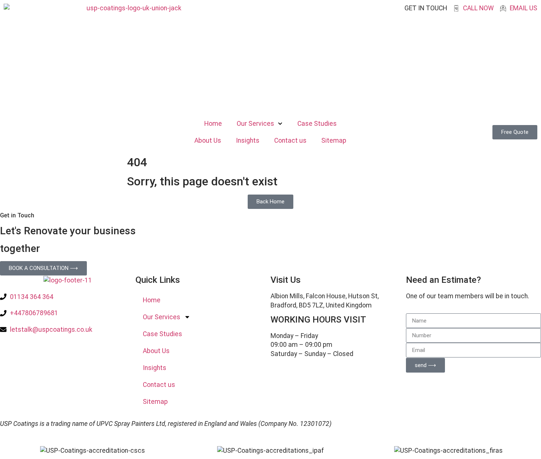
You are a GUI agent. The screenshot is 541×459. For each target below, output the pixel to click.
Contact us (290, 140)
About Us (207, 140)
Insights (247, 140)
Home (213, 123)
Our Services (255, 123)
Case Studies (317, 123)
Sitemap (333, 140)
